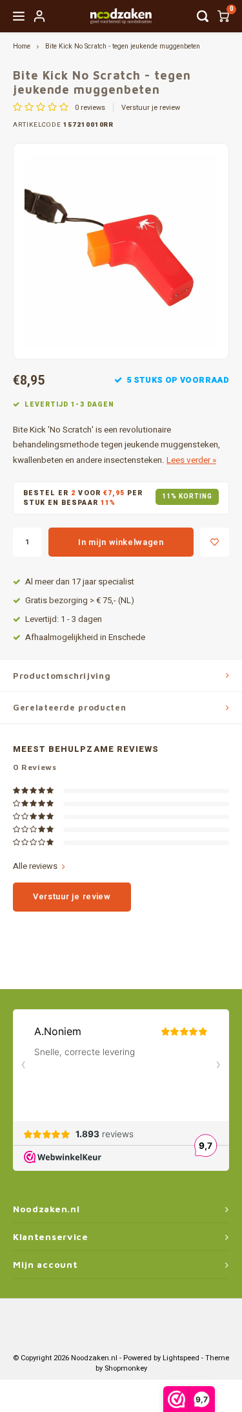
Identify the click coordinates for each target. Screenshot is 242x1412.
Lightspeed (181, 1358)
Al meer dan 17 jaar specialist (79, 582)
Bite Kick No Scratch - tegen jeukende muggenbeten (122, 46)
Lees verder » (191, 460)
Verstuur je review (150, 108)
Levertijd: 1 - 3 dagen (63, 619)
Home (21, 46)
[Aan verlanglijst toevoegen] (214, 542)
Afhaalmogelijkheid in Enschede (85, 637)
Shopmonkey (126, 1368)
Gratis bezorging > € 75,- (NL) (79, 600)
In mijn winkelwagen (120, 542)
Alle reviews (35, 866)
